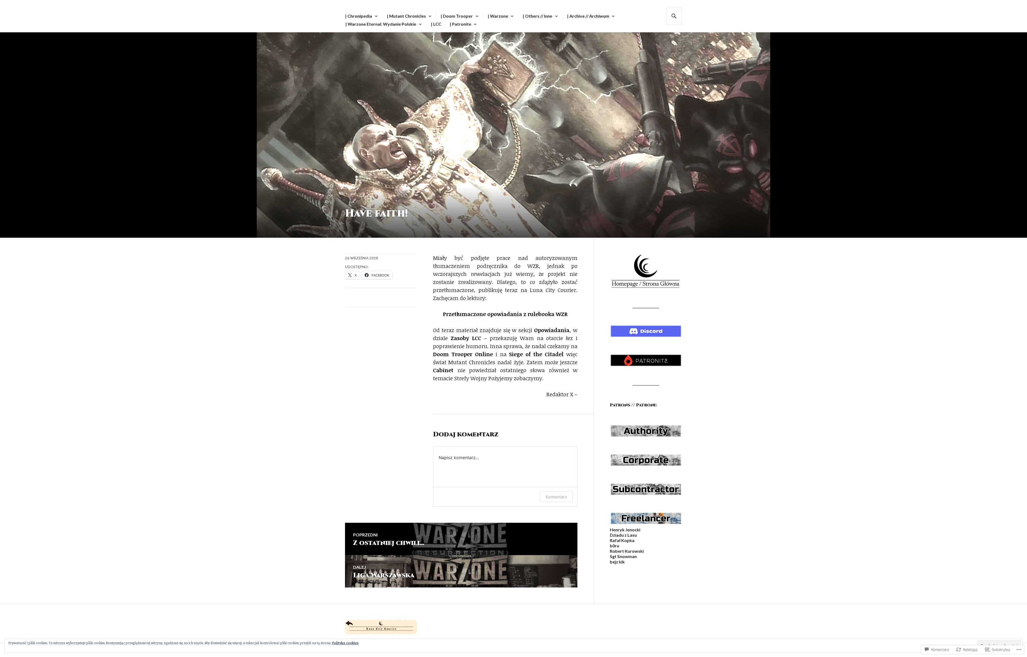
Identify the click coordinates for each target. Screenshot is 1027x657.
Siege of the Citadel (536, 354)
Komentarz (556, 497)
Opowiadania (551, 330)
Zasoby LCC (466, 338)
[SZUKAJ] (674, 16)
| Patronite (460, 23)
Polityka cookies (345, 643)
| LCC (436, 23)
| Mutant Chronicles (406, 15)
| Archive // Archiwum (588, 15)
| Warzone (498, 15)
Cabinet (443, 370)
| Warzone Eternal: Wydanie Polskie (380, 23)
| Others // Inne (537, 15)
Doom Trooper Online (463, 354)
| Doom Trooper (456, 15)
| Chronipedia (358, 15)
